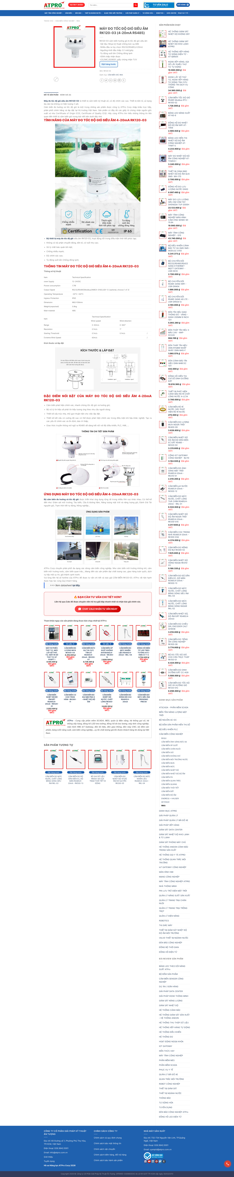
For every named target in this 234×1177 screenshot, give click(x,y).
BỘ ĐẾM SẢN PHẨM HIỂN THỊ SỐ (174, 724)
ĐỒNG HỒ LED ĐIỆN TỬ (170, 1117)
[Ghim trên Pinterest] (115, 80)
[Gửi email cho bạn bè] (111, 80)
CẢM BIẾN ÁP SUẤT (169, 745)
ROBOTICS (159, 13)
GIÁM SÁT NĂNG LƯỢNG (170, 1000)
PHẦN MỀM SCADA (168, 1065)
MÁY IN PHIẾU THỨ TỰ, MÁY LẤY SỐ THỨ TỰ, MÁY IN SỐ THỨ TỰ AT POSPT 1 (51, 653)
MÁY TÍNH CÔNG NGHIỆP (53, 13)
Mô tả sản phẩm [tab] (51, 95)
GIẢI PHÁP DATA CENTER (171, 991)
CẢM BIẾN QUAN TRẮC (171, 781)
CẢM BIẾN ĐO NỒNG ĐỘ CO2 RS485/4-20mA (125, 698)
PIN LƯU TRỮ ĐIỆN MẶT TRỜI (173, 891)
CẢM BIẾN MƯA (168, 763)
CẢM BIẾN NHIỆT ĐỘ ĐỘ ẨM (173, 774)
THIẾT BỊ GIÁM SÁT (168, 1088)
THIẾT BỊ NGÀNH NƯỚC (93, 13)
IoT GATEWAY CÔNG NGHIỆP (172, 867)
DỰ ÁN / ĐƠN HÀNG (168, 986)
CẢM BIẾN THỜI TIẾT (170, 788)
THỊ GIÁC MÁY (165, 925)
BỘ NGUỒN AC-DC (168, 720)
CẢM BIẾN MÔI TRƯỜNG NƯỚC (174, 759)
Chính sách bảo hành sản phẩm (108, 1160)
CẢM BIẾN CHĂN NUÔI (170, 749)
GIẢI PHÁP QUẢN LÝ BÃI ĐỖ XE (173, 820)
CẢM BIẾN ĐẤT (167, 791)
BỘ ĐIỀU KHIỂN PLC (168, 729)
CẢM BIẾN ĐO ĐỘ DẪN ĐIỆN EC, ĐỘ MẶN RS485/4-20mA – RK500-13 (75, 779)
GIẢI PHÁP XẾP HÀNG (169, 825)
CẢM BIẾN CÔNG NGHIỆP (64, 21)
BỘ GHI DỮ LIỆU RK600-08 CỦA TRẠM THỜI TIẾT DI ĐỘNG (98, 779)
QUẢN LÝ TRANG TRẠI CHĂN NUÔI (172, 902)
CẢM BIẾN (68, 13)
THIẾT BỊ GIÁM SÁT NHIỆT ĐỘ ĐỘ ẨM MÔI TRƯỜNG (173, 931)
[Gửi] (136, 5)
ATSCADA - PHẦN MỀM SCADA (173, 707)
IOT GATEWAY (165, 1046)
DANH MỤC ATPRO (168, 811)
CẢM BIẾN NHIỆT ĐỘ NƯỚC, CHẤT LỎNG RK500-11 (107, 699)
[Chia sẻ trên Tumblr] (124, 80)
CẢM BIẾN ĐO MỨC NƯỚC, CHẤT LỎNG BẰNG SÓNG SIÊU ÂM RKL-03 (53, 779)
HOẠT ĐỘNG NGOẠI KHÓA (171, 1041)
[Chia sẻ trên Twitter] (106, 80)
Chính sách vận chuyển (104, 1149)
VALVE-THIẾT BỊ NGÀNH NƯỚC (173, 938)
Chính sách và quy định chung (108, 1138)
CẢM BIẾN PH (167, 777)
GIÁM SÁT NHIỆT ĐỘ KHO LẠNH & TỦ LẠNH (174, 836)
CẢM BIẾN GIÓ (167, 752)
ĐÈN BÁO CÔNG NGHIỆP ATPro (173, 1112)
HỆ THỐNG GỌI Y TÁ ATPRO (172, 855)
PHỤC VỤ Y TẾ (183, 13)
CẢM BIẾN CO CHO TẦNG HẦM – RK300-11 (70, 698)
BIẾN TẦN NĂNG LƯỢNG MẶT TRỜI (173, 713)
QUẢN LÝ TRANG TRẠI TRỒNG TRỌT (173, 909)
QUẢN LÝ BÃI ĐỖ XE (168, 1074)
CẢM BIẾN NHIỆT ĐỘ (170, 770)
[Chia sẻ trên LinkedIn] (119, 80)
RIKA (78, 21)
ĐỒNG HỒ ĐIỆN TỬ (168, 952)
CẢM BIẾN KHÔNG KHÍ (170, 756)
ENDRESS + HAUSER (170, 798)
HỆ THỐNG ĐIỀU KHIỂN (170, 1032)
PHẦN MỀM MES (167, 1060)
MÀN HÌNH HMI (166, 872)
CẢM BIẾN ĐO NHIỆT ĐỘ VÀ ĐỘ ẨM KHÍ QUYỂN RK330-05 (120, 779)
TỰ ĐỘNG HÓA (148, 13)
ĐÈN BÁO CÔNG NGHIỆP (170, 942)
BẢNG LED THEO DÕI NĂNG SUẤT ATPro (172, 968)
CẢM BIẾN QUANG (169, 784)
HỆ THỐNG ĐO (166, 1037)
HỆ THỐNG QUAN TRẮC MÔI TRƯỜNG (172, 861)
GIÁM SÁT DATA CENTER (170, 829)
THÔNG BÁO (165, 1098)
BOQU (163, 738)
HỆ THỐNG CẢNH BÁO (169, 1010)
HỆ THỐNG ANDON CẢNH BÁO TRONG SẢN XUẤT (173, 848)
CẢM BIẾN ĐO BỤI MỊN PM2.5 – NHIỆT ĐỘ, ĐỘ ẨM (88, 698)
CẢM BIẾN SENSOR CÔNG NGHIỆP (171, 980)
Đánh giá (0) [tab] (65, 95)
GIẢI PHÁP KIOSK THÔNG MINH (173, 996)
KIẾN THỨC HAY (167, 1051)
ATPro (70, 721)
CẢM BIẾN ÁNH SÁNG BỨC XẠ (174, 742)
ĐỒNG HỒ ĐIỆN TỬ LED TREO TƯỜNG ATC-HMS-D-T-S (143, 651)
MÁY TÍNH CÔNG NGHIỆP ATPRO (174, 881)
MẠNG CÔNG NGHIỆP (169, 876)
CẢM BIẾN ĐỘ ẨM (168, 795)
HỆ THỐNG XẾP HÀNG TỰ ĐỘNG (174, 1027)
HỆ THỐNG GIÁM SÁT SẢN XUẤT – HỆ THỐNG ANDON (174, 1016)
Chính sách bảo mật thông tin (107, 1143)
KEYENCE (165, 802)
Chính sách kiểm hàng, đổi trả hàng (110, 1154)
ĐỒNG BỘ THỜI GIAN (169, 947)
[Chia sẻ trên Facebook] (102, 80)
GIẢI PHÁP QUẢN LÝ (132, 13)
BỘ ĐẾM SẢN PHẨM (168, 974)
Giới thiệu (48, 1157)
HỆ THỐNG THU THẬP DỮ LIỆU (174, 1022)
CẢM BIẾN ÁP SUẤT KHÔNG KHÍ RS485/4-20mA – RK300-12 (107, 652)
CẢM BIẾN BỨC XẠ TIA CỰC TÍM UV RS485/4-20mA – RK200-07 (88, 653)
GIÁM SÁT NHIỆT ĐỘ (168, 1005)
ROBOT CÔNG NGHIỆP (169, 1084)
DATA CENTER (171, 13)
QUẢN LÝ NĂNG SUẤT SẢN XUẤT (174, 895)
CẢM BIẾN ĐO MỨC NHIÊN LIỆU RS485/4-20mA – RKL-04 (125, 651)
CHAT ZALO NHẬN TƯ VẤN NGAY (99, 609)
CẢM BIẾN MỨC (168, 766)
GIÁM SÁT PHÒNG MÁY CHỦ (172, 842)
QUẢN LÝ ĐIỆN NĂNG (169, 916)
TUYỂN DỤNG (165, 1107)
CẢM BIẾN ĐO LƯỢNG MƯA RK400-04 (70, 650)
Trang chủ (48, 21)
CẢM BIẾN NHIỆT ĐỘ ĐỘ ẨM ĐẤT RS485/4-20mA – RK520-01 (51, 700)
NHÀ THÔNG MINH (168, 886)
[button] (183, 5)
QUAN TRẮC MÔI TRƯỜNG (113, 13)
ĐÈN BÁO (78, 13)
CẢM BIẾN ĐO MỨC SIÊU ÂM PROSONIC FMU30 (144, 698)
